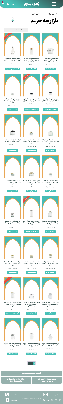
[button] (54, 4)
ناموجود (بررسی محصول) (12, 78)
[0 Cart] (3, 4)
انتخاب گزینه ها (50, 78)
